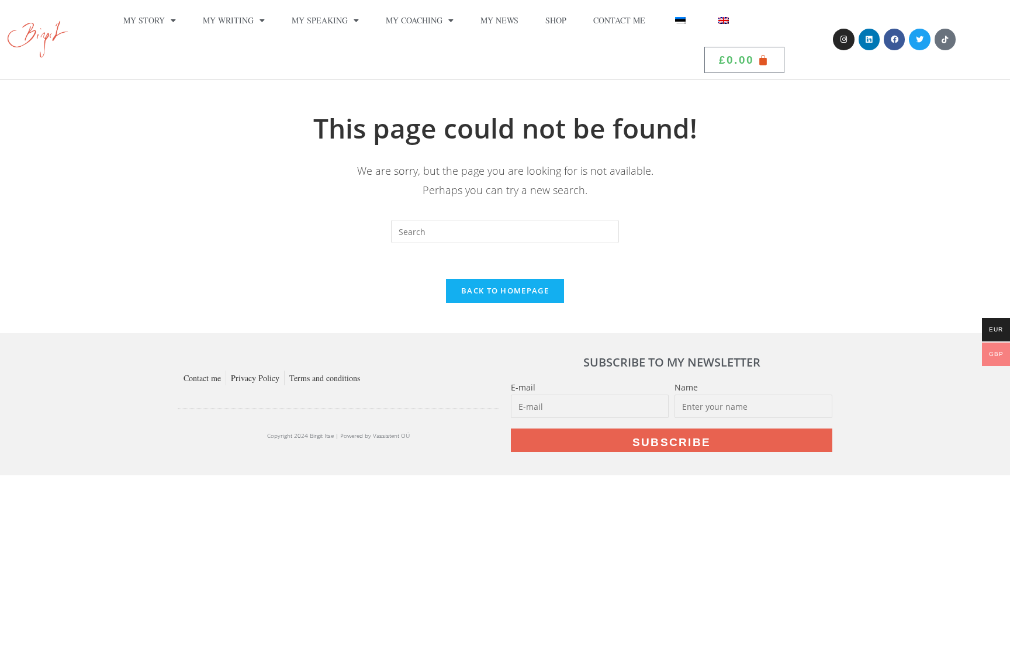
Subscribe (671, 442)
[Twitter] (919, 39)
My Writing (228, 20)
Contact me (619, 20)
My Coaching (414, 20)
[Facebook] (894, 39)
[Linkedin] (869, 39)
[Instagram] (843, 39)
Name (686, 387)
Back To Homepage (505, 290)
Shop (555, 20)
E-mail (523, 387)
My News (499, 20)
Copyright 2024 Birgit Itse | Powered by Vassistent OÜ (338, 435)
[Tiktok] (945, 39)
